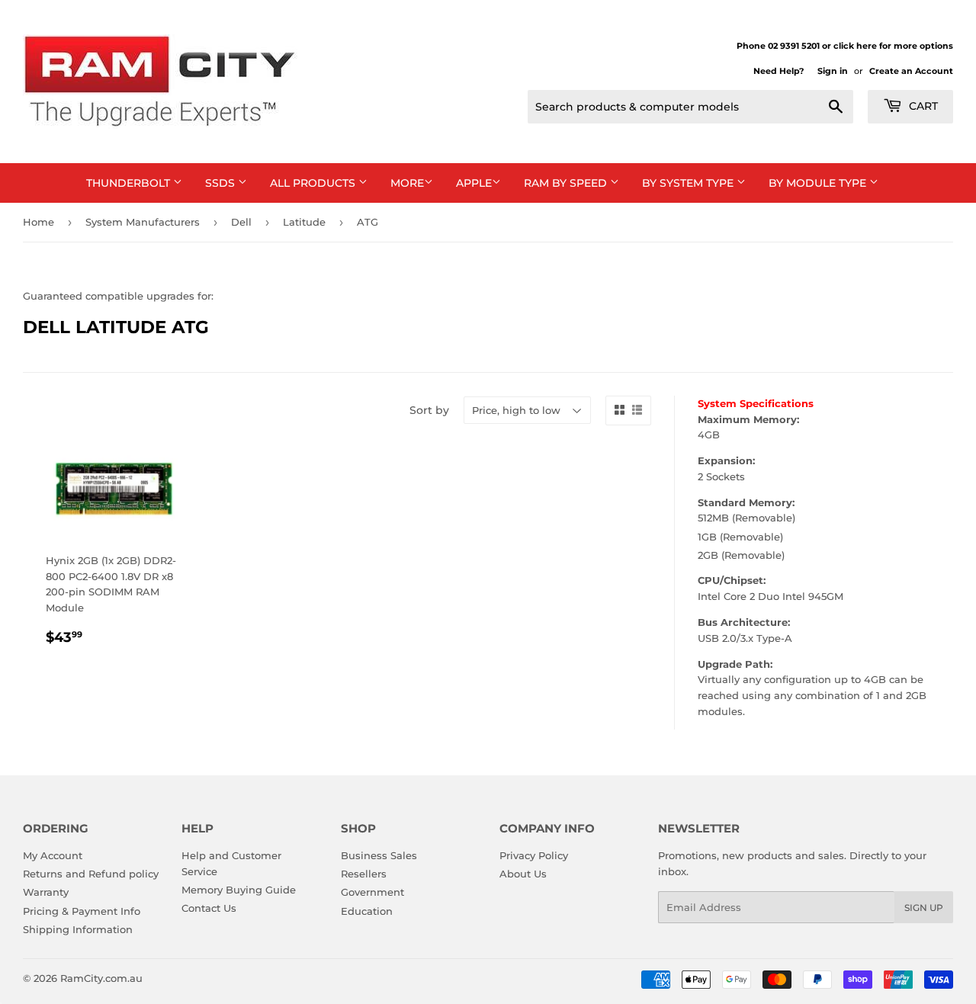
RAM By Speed (567, 183)
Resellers (364, 874)
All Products (314, 183)
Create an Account (911, 71)
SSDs (221, 183)
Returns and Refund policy (91, 874)
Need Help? (778, 71)
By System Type (689, 183)
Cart (922, 106)
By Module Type (819, 183)
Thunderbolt (129, 183)
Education (367, 911)
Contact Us (208, 908)
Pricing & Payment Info (81, 911)
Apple (474, 183)
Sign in (832, 71)
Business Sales (379, 855)
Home (38, 222)
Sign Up (923, 907)
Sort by (429, 410)
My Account (52, 855)
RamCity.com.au (101, 978)
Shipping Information (78, 929)
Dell (241, 222)
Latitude (304, 222)
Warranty (46, 892)
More (407, 183)
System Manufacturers (142, 222)
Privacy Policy (533, 855)
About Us (523, 874)
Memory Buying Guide (238, 890)
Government (372, 892)
